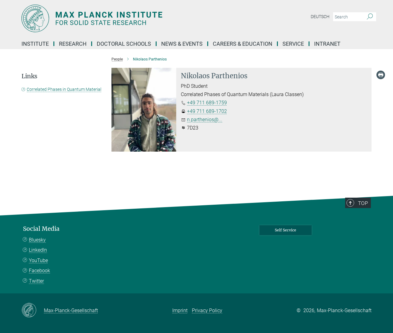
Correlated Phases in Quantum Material (64, 89)
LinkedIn (38, 250)
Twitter (36, 281)
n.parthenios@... (204, 119)
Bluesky (37, 240)
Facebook (39, 270)
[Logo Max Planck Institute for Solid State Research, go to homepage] (136, 18)
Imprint (180, 310)
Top (363, 203)
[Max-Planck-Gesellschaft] (32, 310)
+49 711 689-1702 (207, 111)
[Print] (380, 74)
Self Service (285, 230)
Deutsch (320, 16)
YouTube (38, 260)
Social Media (41, 228)
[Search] (370, 17)
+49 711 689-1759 (207, 103)
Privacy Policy (207, 310)
